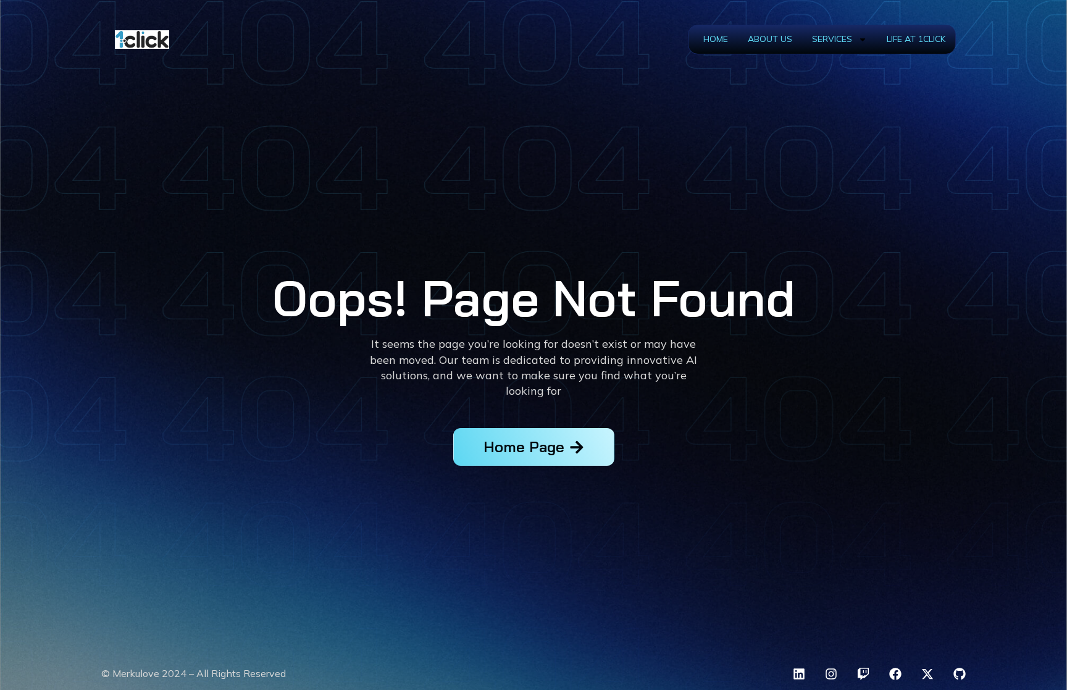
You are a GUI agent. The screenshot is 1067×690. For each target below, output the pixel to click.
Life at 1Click (916, 38)
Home (715, 38)
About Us (770, 38)
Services (832, 38)
